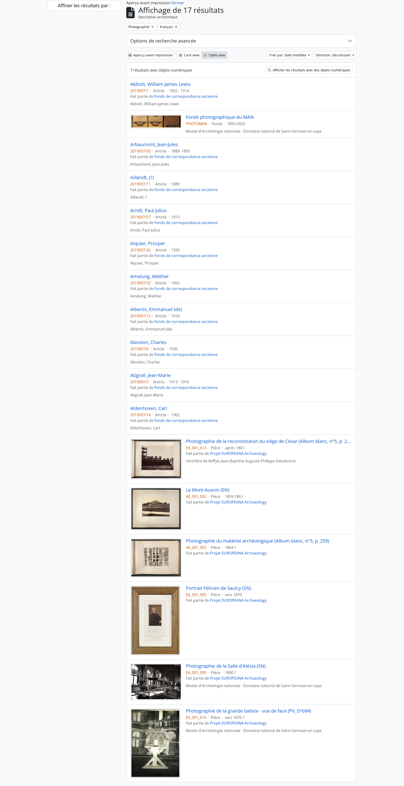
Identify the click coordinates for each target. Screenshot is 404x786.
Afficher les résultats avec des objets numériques (311, 70)
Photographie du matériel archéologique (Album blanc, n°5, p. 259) (257, 541)
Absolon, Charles (148, 342)
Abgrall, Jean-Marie (150, 375)
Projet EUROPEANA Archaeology (238, 453)
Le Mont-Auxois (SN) (207, 490)
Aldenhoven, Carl (148, 408)
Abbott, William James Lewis (160, 84)
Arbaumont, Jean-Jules (154, 144)
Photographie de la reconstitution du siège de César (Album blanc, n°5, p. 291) (269, 441)
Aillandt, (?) (142, 177)
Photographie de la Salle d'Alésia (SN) (226, 666)
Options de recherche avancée (163, 41)
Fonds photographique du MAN (220, 117)
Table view (216, 55)
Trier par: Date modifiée (288, 55)
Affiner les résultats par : (84, 5)
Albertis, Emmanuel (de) (156, 309)
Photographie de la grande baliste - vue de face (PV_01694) (248, 711)
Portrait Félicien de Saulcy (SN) (218, 588)
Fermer (177, 2)
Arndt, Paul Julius (148, 210)
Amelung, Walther (149, 276)
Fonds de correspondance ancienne (186, 96)
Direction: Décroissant (333, 55)
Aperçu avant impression (153, 55)
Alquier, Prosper (147, 243)
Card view (191, 55)
